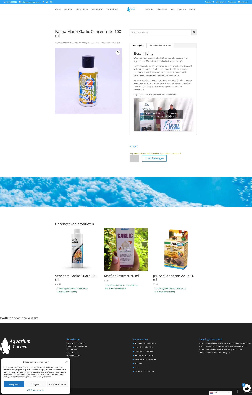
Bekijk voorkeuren (57, 384)
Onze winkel (112, 9)
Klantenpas (162, 9)
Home (58, 9)
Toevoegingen (83, 43)
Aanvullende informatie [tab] (160, 45)
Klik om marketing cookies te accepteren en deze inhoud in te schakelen (163, 114)
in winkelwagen (154, 158)
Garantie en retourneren (145, 359)
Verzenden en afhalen (144, 355)
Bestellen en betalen (144, 347)
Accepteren (14, 384)
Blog (172, 9)
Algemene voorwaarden (145, 343)
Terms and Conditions (144, 371)
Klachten (139, 363)
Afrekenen (232, 2)
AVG (28, 390)
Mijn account (243, 2)
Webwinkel (209, 2)
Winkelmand (220, 2)
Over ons (182, 9)
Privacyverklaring (37, 390)
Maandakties (97, 9)
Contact (192, 9)
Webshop (68, 9)
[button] (66, 362)
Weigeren (36, 384)
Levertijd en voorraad (144, 351)
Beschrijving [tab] (138, 45)
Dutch (216, 393)
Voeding (73, 43)
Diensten (150, 9)
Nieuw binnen (82, 9)
